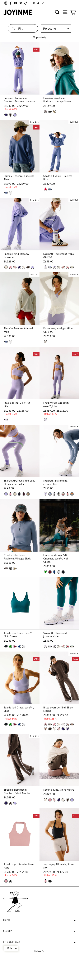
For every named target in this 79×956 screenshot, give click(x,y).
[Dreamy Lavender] (14, 114)
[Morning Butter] (6, 267)
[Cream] (14, 494)
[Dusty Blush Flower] (45, 724)
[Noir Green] (45, 571)
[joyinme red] (63, 267)
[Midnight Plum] (6, 114)
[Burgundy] (23, 494)
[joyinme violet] (45, 267)
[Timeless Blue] (6, 192)
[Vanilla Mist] (23, 267)
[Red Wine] (50, 572)
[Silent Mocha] (10, 114)
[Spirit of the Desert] (67, 724)
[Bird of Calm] (63, 724)
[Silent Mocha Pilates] (72, 724)
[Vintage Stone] (54, 111)
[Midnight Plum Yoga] (67, 728)
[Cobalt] (54, 572)
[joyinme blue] (50, 267)
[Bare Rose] (14, 267)
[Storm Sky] (10, 881)
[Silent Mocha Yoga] (45, 728)
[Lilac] (6, 419)
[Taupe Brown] (28, 494)
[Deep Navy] (19, 494)
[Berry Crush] (45, 189)
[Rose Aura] (6, 881)
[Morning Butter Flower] (50, 724)
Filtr (20, 28)
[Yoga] (67, 267)
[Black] (63, 572)
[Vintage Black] (50, 111)
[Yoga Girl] (72, 267)
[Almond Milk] (10, 192)
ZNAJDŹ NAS (12, 942)
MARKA (8, 931)
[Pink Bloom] (10, 494)
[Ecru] (45, 341)
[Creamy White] (58, 572)
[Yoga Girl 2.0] (54, 267)
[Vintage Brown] (45, 111)
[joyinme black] (58, 267)
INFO (6, 920)
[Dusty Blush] (10, 267)
